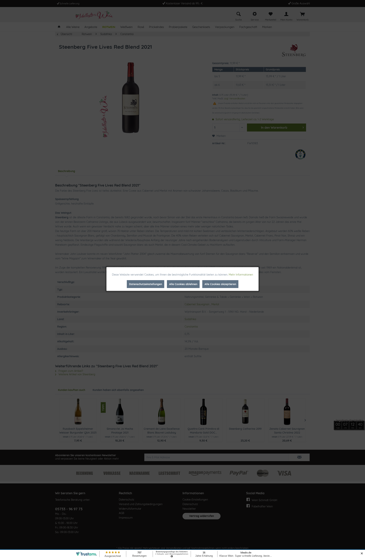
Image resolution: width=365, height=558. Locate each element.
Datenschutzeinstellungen (145, 284)
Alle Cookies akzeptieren (220, 284)
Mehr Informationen (241, 274)
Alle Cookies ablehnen (183, 284)
